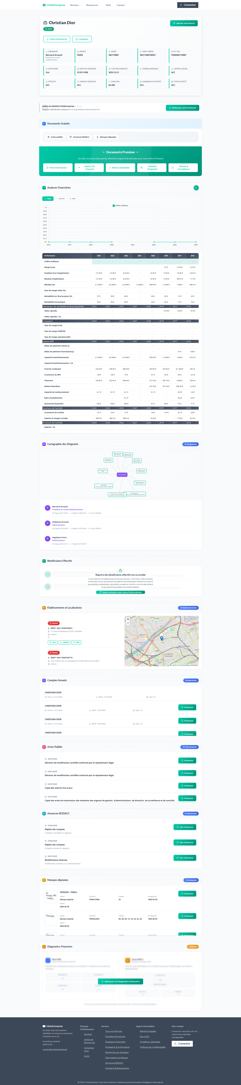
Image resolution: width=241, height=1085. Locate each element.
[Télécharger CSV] (196, 187)
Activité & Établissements (117, 1068)
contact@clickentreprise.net (55, 1049)
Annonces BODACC (81, 137)
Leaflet (173, 665)
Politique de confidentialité (152, 1047)
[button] (161, 638)
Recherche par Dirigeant (117, 1052)
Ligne (49, 198)
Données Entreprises (115, 1036)
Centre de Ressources (89, 1041)
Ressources (92, 5)
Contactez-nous (89, 1049)
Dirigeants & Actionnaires (117, 1047)
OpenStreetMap (184, 665)
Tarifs (108, 5)
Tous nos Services (113, 1031)
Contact (121, 5)
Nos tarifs (144, 1036)
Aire (74, 198)
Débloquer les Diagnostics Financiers (122, 981)
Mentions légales (148, 1031)
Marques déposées (108, 137)
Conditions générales (150, 1041)
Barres (62, 198)
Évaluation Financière (115, 1041)
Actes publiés (57, 137)
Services (74, 5)
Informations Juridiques (116, 1057)
